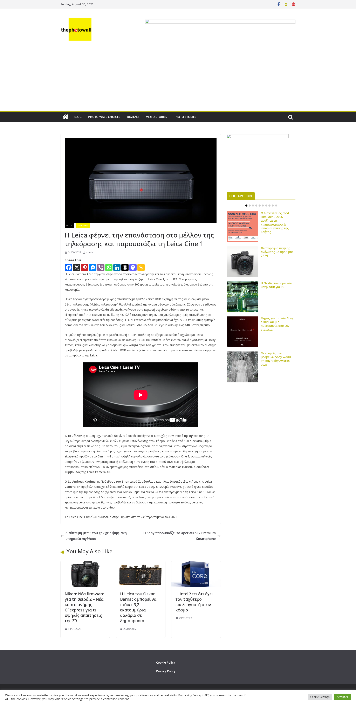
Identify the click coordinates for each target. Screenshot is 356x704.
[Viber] (100, 267)
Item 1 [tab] (246, 206)
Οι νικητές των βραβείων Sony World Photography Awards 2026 (276, 359)
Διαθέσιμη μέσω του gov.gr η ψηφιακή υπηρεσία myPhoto (96, 536)
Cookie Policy (165, 662)
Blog (69, 225)
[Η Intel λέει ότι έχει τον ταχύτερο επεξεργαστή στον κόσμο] (196, 564)
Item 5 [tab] (260, 206)
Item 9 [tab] (273, 206)
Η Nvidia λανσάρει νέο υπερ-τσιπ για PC (276, 285)
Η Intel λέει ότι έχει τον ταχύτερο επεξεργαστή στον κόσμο (194, 602)
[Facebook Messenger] (92, 267)
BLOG (78, 117)
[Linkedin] (117, 267)
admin (90, 252)
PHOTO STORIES (185, 117)
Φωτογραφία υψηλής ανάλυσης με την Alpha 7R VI (277, 251)
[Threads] (125, 267)
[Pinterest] (84, 267)
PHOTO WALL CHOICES (104, 117)
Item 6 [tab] (263, 206)
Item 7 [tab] (266, 206)
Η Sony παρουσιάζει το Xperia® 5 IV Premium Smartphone (179, 536)
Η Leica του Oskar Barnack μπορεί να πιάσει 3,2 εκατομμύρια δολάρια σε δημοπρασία (138, 607)
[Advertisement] (178, 80)
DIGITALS (133, 117)
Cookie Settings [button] (320, 697)
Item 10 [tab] (276, 206)
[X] (76, 267)
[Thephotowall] (65, 117)
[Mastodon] (133, 267)
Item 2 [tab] (250, 206)
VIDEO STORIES (156, 117)
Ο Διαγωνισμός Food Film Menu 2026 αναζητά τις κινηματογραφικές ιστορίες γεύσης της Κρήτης (275, 222)
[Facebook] (68, 267)
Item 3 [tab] (253, 206)
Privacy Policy (166, 671)
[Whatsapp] (108, 267)
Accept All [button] (342, 697)
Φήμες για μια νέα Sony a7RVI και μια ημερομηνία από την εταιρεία (277, 323)
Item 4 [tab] (256, 206)
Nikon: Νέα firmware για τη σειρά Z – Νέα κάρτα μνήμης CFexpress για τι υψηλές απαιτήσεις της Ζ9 (84, 607)
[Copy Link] (141, 267)
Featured (82, 225)
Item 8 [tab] (269, 206)
